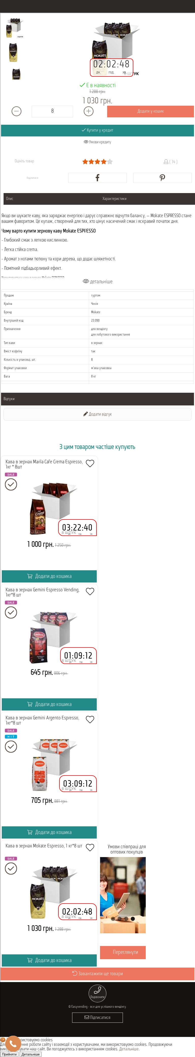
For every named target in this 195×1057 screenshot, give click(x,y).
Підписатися (99, 1018)
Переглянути (125, 952)
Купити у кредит (99, 130)
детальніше (100, 282)
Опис (9, 199)
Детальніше (129, 1049)
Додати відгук (100, 414)
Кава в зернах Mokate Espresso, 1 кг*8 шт (44, 846)
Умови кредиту (99, 142)
